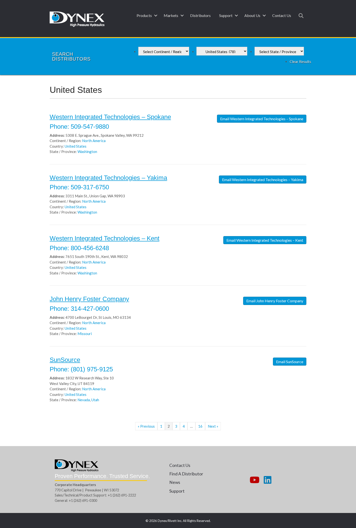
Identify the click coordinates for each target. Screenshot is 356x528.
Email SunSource (289, 361)
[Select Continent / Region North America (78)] (163, 51)
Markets (171, 15)
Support (225, 15)
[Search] (300, 15)
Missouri (84, 333)
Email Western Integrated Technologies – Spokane (261, 118)
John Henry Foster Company (89, 299)
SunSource (65, 359)
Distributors (200, 15)
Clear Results (300, 61)
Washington (87, 151)
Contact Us (281, 15)
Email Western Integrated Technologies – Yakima (262, 179)
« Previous (146, 426)
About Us (252, 15)
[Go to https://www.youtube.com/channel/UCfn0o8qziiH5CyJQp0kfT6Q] (254, 480)
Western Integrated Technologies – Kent (104, 238)
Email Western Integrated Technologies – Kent (264, 240)
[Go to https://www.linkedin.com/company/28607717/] (267, 480)
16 (200, 426)
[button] (155, 15)
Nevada (83, 400)
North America (94, 140)
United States (75, 146)
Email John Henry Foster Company (274, 300)
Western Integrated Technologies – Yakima (108, 177)
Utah (95, 400)
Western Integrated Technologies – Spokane (110, 116)
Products (144, 15)
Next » (213, 426)
